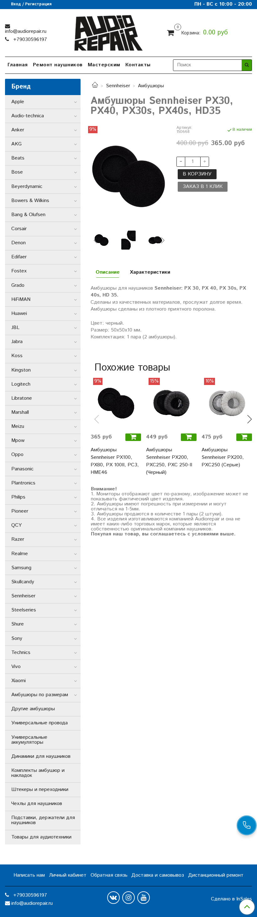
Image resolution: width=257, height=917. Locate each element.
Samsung (21, 567)
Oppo (17, 454)
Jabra (17, 341)
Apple (17, 101)
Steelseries (23, 610)
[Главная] (95, 85)
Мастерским (104, 64)
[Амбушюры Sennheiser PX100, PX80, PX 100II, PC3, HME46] (116, 403)
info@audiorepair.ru (25, 31)
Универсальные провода (39, 723)
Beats (17, 158)
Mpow (17, 440)
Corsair (19, 228)
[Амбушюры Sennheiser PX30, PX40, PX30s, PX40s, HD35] (128, 176)
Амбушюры (151, 85)
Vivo (16, 666)
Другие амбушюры (33, 708)
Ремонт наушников (58, 64)
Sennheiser (118, 85)
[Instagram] (128, 897)
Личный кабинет (68, 875)
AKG (16, 144)
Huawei (19, 313)
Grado (17, 285)
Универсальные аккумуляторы (29, 740)
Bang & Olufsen (28, 214)
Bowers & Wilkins (30, 200)
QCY (16, 525)
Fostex (19, 271)
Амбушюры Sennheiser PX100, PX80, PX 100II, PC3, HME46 (115, 461)
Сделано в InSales (231, 899)
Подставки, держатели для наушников (43, 820)
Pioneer (19, 511)
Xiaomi (18, 680)
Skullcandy (22, 581)
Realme (19, 553)
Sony (16, 638)
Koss (17, 355)
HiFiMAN (20, 299)
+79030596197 (29, 39)
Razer (17, 539)
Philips (18, 497)
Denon (18, 242)
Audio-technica (27, 115)
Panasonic (22, 469)
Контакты (138, 64)
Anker (17, 130)
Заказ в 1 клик (203, 186)
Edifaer (19, 257)
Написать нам (29, 875)
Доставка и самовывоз (157, 875)
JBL (15, 327)
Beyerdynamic (26, 186)
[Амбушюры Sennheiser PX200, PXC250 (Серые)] (227, 403)
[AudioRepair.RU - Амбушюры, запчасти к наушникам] (108, 31)
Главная (18, 64)
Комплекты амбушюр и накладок (38, 773)
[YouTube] (143, 897)
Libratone (21, 398)
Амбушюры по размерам (39, 694)
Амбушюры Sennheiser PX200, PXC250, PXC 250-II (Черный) (169, 461)
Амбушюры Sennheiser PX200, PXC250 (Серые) (223, 457)
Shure (17, 624)
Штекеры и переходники (39, 789)
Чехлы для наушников (36, 803)
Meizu (17, 426)
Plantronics (23, 483)
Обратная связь (109, 875)
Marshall (20, 412)
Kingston (21, 370)
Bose (17, 172)
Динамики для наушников (41, 756)
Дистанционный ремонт (216, 875)
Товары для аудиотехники (41, 837)
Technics (20, 652)
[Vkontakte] (113, 897)
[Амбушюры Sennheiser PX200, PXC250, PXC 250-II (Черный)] (171, 403)
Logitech (20, 384)
